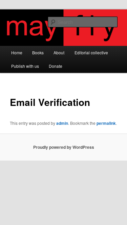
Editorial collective (91, 52)
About (59, 52)
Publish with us (25, 66)
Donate (55, 66)
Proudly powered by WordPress (63, 147)
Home (16, 52)
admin (62, 123)
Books (38, 52)
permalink (106, 123)
